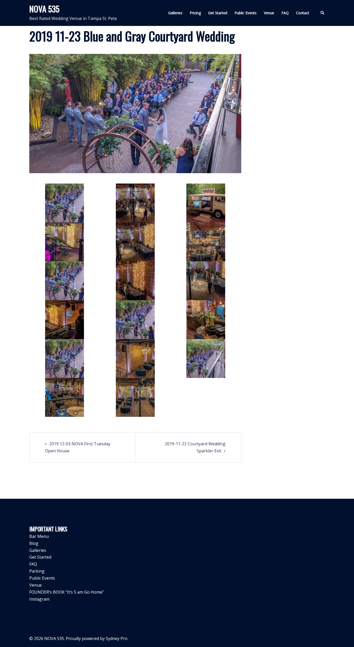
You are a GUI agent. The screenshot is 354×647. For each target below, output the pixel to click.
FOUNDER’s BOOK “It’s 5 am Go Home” (66, 592)
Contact (302, 12)
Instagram (39, 599)
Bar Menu (39, 536)
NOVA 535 (44, 9)
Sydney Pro (117, 638)
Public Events (246, 12)
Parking (37, 571)
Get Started (217, 12)
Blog (33, 543)
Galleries (175, 12)
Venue (269, 12)
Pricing (195, 12)
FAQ (285, 12)
